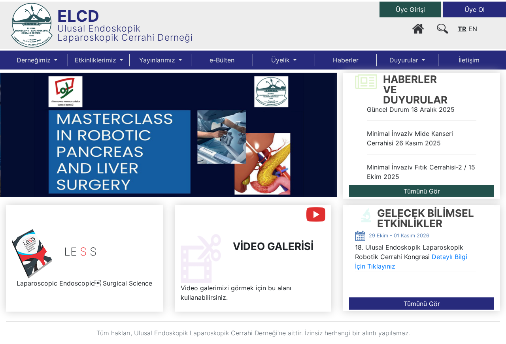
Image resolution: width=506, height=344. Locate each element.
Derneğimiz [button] (35, 60)
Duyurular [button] (404, 60)
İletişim (469, 60)
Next (325, 145)
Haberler (346, 60)
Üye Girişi (410, 9)
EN (472, 29)
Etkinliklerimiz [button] (96, 60)
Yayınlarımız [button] (158, 60)
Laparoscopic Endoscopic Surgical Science (84, 283)
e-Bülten (222, 60)
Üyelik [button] (281, 60)
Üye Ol (474, 9)
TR (462, 29)
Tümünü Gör (422, 191)
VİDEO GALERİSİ (273, 246)
